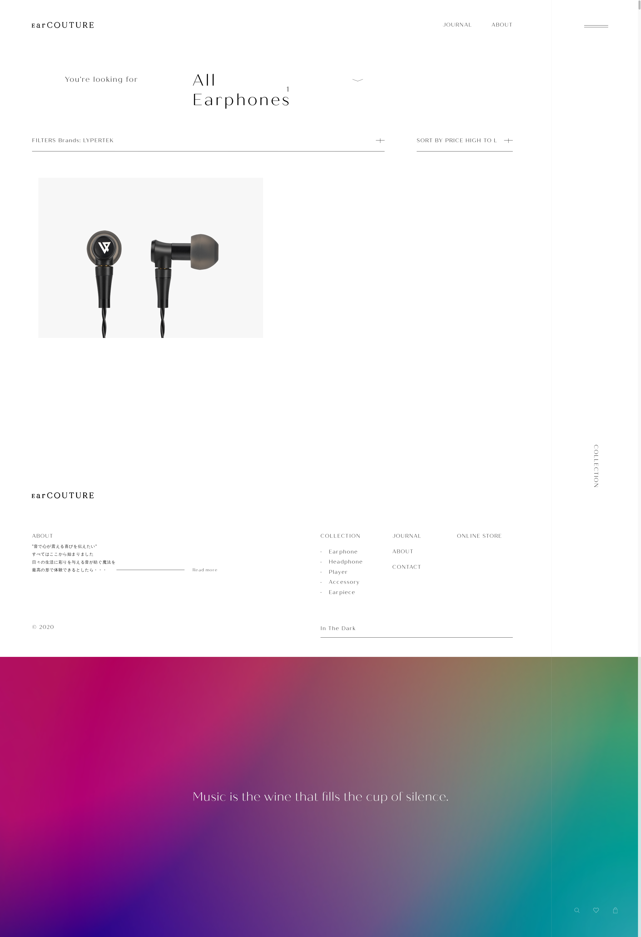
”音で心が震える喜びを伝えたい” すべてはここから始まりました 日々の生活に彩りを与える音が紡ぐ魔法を (125, 558)
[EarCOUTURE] (62, 495)
